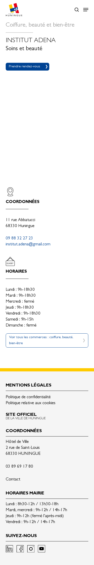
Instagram (30, 548)
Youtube (41, 548)
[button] (85, 9)
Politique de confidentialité (28, 397)
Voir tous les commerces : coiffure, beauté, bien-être (41, 340)
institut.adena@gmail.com (28, 244)
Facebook (20, 548)
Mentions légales (28, 386)
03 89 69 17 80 (19, 467)
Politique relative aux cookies (30, 403)
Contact (13, 479)
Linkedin (9, 548)
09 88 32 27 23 (19, 238)
